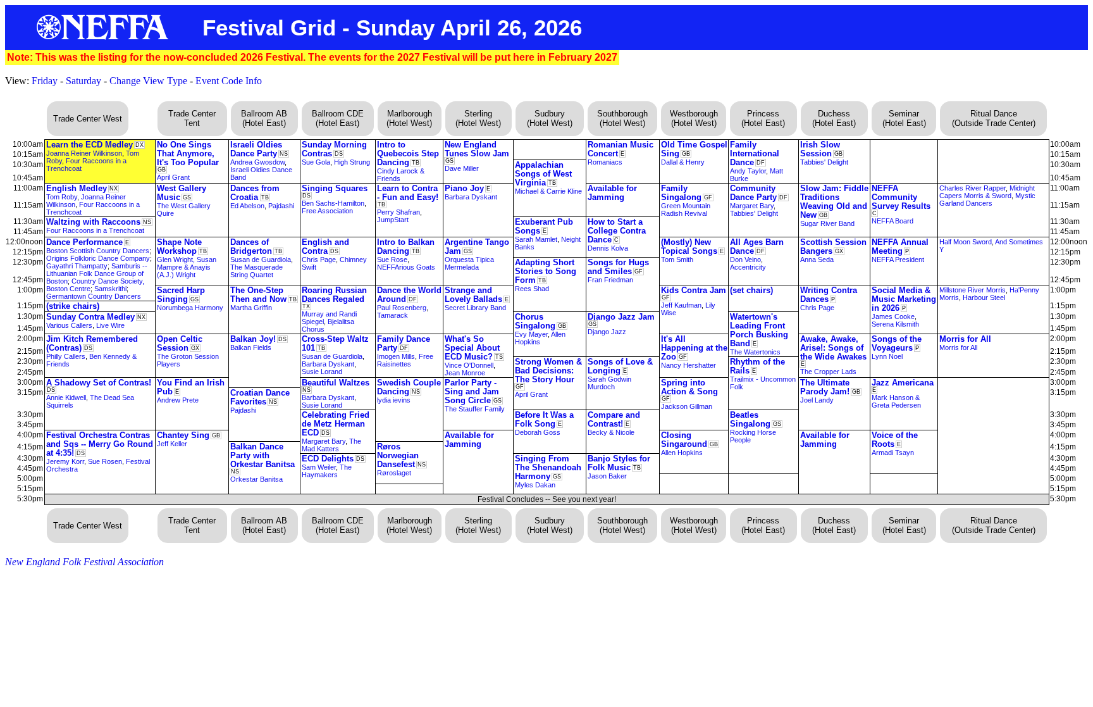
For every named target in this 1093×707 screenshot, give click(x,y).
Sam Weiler (319, 467)
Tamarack (392, 315)
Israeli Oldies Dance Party (256, 149)
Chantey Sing (183, 435)
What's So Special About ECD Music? (472, 347)
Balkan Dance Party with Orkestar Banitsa (262, 455)
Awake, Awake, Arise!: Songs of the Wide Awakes (833, 347)
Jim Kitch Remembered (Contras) (92, 343)
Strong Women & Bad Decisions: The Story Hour (548, 370)
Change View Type (148, 80)
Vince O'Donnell (469, 365)
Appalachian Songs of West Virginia (543, 173)
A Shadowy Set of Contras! (98, 382)
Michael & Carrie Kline (548, 191)
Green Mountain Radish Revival (685, 209)
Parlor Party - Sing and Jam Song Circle (472, 391)
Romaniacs (605, 162)
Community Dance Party (753, 193)
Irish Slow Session (820, 149)
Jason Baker (607, 476)
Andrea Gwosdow (257, 162)
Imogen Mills (396, 356)
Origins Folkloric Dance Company (98, 258)
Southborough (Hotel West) (622, 118)
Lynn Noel (887, 356)
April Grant (173, 177)
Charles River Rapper (972, 188)
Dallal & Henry (683, 162)
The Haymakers (327, 471)
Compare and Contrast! (614, 419)
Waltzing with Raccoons (93, 222)
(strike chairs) (72, 306)
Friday (45, 80)
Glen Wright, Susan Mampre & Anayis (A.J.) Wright (186, 267)
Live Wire (110, 325)
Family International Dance (754, 153)
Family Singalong (681, 193)
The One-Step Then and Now (258, 294)
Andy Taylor (748, 171)
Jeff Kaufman (681, 305)
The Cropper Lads (828, 371)
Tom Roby (61, 197)
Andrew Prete (178, 400)
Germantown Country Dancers (93, 296)
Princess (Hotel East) (763, 118)
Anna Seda (817, 259)
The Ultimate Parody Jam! (824, 387)
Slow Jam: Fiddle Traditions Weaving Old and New (834, 202)
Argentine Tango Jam (477, 246)
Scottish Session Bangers (833, 246)
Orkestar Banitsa (256, 479)
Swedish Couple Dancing (409, 387)
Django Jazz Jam (621, 317)
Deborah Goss (537, 432)
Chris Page (319, 259)
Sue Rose (392, 259)
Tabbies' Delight (824, 162)
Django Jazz (607, 331)
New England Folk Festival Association (84, 561)
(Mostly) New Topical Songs (689, 246)
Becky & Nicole (611, 432)
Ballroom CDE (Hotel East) (338, 118)
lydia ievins (394, 400)
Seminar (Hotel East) (904, 118)
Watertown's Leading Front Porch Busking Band (759, 330)
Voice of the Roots (895, 439)
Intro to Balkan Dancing (406, 246)
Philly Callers (65, 356)
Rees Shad (532, 288)
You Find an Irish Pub (191, 387)
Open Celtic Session (179, 343)
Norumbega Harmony (190, 307)
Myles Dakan (535, 485)
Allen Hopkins (682, 452)
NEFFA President (898, 259)
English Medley (76, 188)
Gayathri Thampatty (77, 266)
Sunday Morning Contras (334, 149)
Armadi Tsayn (893, 452)
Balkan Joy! (253, 339)
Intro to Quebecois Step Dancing (408, 153)
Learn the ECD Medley (89, 144)
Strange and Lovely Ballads (473, 294)
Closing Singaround (684, 439)
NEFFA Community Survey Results (901, 197)
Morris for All (965, 339)
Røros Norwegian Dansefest (398, 455)
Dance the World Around (409, 294)
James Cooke (893, 316)
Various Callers (69, 325)
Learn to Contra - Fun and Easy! (407, 193)
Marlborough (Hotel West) (409, 118)
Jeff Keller (172, 443)
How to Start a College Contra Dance (617, 230)
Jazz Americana (903, 382)
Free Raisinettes (405, 360)
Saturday (83, 80)
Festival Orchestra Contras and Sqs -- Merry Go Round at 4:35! (99, 444)
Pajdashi (281, 206)
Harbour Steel (984, 297)
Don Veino (745, 259)
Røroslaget (394, 473)
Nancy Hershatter (688, 365)
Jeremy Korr (65, 461)
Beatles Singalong (750, 419)
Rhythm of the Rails (757, 366)
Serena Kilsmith (895, 324)
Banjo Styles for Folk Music (619, 463)
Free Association (327, 211)
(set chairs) (751, 290)
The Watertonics (755, 352)
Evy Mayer (531, 334)
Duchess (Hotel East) (834, 118)
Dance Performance (84, 242)
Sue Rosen (105, 461)
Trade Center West (87, 118)
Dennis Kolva (608, 248)
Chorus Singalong (535, 321)
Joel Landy (817, 400)
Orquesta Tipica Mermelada (469, 263)
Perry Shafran (398, 212)
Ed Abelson (247, 206)
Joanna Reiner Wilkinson (84, 153)
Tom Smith (677, 259)
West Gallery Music (181, 193)
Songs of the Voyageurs (897, 343)
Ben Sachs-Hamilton (333, 203)
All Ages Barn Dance (757, 246)
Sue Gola (316, 162)
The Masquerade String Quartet (256, 270)
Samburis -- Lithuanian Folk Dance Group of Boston (96, 273)
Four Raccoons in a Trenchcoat (95, 230)
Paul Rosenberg (401, 307)
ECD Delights (328, 458)
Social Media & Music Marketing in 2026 (904, 299)
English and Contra (325, 246)
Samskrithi (110, 288)
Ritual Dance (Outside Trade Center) (993, 118)
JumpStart (393, 219)
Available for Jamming (612, 193)
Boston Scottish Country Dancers (97, 250)
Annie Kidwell (66, 397)
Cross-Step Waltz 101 (335, 343)
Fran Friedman (610, 280)
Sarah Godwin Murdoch (609, 383)
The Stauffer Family (475, 409)
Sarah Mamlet (536, 239)
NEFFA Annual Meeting (900, 246)
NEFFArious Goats (406, 267)
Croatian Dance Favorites (260, 397)
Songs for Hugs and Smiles (618, 267)
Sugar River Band (827, 223)
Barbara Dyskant (471, 197)
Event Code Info (228, 80)
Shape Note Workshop (179, 246)
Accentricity (748, 267)
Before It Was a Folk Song (544, 419)
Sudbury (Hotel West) (549, 118)
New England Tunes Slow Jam (477, 149)
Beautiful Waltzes (335, 382)
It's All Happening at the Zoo (694, 347)
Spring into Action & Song (689, 387)
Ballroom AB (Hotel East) (264, 118)
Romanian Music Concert (620, 149)
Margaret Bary (752, 206)
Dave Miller (462, 168)
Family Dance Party (403, 343)
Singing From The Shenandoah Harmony (548, 467)
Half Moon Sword (965, 242)
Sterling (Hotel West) (478, 118)
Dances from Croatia (255, 193)
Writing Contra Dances (828, 294)
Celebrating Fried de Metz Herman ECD (335, 423)
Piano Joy (464, 188)
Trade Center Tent (192, 118)
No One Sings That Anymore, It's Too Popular (188, 153)
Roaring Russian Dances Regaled (334, 294)
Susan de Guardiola (260, 259)
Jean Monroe (465, 373)
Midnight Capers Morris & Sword (987, 191)
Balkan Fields (250, 347)
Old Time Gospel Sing (694, 149)
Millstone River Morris (972, 290)
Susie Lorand (322, 371)
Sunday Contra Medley (90, 317)
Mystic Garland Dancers (987, 199)
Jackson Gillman (686, 406)
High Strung (352, 162)
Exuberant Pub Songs (544, 226)
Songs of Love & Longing (620, 366)
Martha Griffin (251, 307)
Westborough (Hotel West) (694, 118)
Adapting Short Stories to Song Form (545, 271)
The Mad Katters (331, 445)
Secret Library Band (475, 307)
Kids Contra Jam (693, 290)
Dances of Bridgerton (251, 246)
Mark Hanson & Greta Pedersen (896, 401)
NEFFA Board (892, 221)
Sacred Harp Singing (181, 294)
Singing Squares (334, 188)
